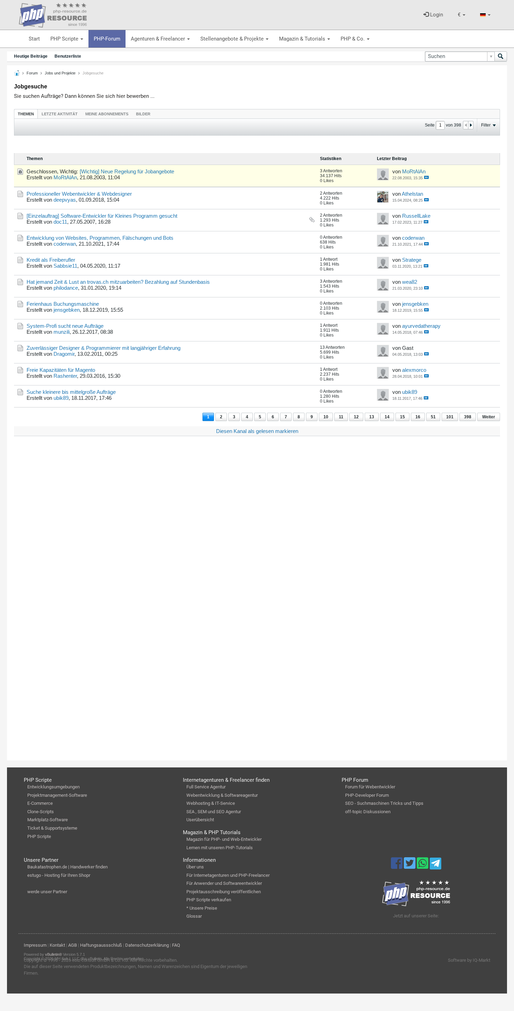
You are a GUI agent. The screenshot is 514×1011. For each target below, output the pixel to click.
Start (34, 39)
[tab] (26, 113)
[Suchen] (500, 56)
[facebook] (397, 866)
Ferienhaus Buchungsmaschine (63, 304)
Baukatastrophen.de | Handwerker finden (67, 866)
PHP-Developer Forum (367, 795)
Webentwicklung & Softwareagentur (222, 795)
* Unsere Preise (201, 908)
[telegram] (435, 865)
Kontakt (57, 945)
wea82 (409, 282)
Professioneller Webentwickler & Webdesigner (79, 194)
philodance (65, 288)
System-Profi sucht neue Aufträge (65, 326)
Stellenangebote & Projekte (232, 39)
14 (387, 416)
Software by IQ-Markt (469, 960)
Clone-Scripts (40, 811)
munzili (61, 332)
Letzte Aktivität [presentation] (60, 114)
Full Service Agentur (206, 786)
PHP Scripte (65, 39)
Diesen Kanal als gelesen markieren (257, 431)
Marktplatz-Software (47, 819)
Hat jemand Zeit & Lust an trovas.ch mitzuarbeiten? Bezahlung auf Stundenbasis (118, 282)
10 (325, 416)
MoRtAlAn (65, 177)
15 (402, 416)
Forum (32, 73)
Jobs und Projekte (60, 73)
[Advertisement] (224, 546)
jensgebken (66, 310)
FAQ (176, 945)
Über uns (195, 866)
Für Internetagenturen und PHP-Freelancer (228, 875)
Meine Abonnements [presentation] (106, 114)
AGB (72, 945)
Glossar (194, 916)
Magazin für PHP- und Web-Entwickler (224, 839)
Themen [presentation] (26, 114)
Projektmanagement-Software (57, 795)
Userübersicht (200, 819)
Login (436, 15)
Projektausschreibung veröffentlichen (223, 891)
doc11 (60, 222)
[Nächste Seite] (470, 125)
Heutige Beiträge (31, 56)
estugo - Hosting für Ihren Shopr (58, 875)
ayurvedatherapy (421, 326)
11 (341, 416)
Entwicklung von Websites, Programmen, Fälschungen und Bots (100, 238)
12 (356, 416)
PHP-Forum (107, 39)
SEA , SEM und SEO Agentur (213, 811)
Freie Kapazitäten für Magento (61, 370)
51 (433, 416)
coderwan (64, 244)
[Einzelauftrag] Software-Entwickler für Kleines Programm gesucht (102, 216)
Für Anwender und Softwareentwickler (224, 883)
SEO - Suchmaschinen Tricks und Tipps (384, 803)
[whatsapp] (423, 866)
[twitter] (410, 866)
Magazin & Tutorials (303, 39)
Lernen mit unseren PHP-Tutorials (219, 847)
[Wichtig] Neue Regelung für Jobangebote (127, 171)
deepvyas (64, 200)
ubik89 (61, 398)
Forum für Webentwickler (370, 786)
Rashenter (65, 376)
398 (467, 416)
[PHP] (52, 14)
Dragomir (63, 354)
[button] (461, 15)
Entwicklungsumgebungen (53, 786)
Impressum (35, 945)
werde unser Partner (47, 891)
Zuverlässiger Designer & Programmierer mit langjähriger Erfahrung (103, 348)
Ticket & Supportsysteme (52, 828)
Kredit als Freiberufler (51, 260)
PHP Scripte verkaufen (208, 899)
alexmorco (414, 370)
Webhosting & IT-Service (210, 803)
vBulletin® (53, 954)
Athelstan (412, 194)
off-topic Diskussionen (368, 811)
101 (450, 416)
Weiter (488, 416)
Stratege (411, 260)
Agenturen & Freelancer (158, 39)
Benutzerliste (68, 56)
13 (371, 416)
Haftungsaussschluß (101, 945)
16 (417, 416)
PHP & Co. (353, 39)
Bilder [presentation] (143, 114)
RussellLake (416, 216)
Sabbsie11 (65, 266)
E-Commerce (40, 803)
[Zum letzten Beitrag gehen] (426, 177)
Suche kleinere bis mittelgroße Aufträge (71, 392)
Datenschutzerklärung (147, 945)
